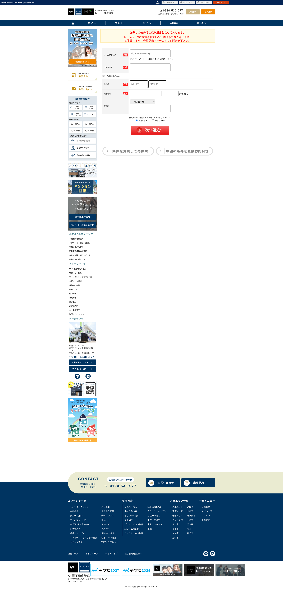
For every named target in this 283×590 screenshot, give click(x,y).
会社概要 (74, 511)
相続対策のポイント (77, 259)
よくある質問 (74, 310)
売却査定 (105, 507)
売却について (74, 289)
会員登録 (208, 12)
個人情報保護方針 (133, 553)
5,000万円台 (89, 130)
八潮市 (190, 507)
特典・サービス (75, 273)
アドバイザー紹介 (79, 369)
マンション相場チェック (82, 225)
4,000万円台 (75, 130)
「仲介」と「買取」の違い (80, 243)
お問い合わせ (166, 482)
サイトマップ (111, 553)
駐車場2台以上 (154, 507)
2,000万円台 (75, 124)
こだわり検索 (131, 507)
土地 (150, 529)
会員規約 (206, 520)
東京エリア (177, 511)
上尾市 (190, 520)
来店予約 (192, 12)
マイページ (207, 511)
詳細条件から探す (84, 155)
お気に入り (188, 2)
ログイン (206, 515)
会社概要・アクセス (80, 362)
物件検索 (171, 2)
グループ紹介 (76, 515)
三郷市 (175, 537)
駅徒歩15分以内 (132, 529)
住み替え (72, 294)
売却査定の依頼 (82, 216)
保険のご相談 (74, 285)
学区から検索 (131, 511)
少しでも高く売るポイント (80, 255)
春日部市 (191, 515)
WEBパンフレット (76, 314)
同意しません (160, 121)
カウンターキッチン (157, 511)
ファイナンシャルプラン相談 (80, 277)
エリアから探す (83, 148)
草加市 (175, 529)
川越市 (190, 511)
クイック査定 (76, 542)
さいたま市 (177, 520)
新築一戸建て (154, 515)
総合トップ (73, 553)
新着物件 (129, 520)
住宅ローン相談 (75, 281)
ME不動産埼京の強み (77, 269)
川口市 (175, 524)
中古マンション (155, 524)
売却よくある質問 (76, 247)
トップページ (91, 553)
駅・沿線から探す (84, 141)
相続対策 (72, 298)
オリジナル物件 (132, 515)
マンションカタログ (79, 507)
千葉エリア (177, 515)
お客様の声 (73, 306)
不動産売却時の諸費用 (78, 251)
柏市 (189, 529)
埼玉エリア (177, 507)
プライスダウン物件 (134, 524)
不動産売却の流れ (76, 239)
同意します (142, 121)
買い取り (72, 302)
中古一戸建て (154, 520)
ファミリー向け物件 (134, 533)
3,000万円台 (89, 124)
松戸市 (190, 533)
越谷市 (175, 533)
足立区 (190, 524)
